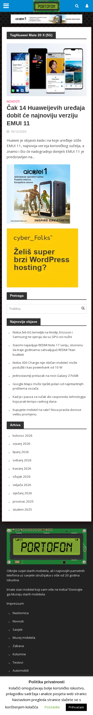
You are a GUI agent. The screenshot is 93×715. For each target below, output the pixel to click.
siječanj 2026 (22, 493)
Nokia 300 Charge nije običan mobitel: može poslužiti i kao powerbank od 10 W (45, 364)
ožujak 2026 (22, 476)
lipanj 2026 (21, 452)
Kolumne (19, 654)
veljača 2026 (22, 485)
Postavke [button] (52, 707)
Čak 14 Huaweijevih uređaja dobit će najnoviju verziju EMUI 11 (46, 115)
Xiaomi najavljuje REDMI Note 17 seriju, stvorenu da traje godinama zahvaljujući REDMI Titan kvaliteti (48, 350)
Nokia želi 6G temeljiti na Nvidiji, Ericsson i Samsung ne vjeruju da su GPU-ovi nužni (43, 334)
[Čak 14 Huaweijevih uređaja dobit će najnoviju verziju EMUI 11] (47, 69)
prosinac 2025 (23, 501)
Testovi (18, 662)
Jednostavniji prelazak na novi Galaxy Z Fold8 (45, 375)
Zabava (18, 646)
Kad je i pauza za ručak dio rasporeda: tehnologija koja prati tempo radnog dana (49, 399)
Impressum (15, 603)
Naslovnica (21, 613)
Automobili (21, 670)
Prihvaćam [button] (76, 707)
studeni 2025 (22, 509)
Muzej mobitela (24, 637)
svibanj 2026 (22, 460)
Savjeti (17, 629)
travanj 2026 (22, 468)
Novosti (13, 101)
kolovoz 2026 (22, 435)
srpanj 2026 (21, 443)
